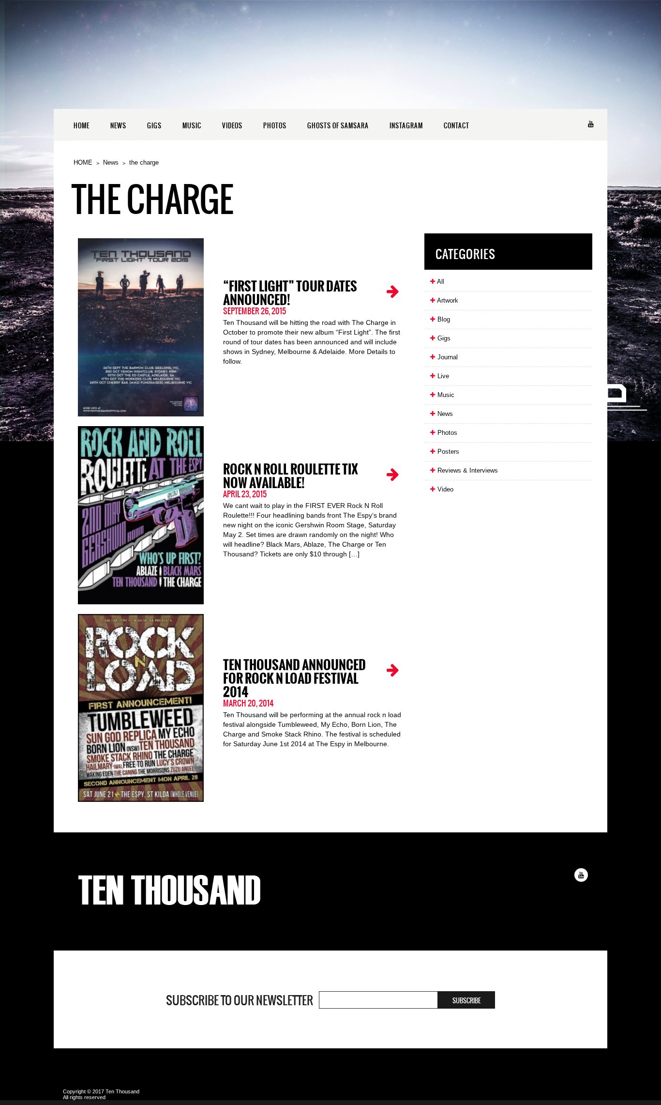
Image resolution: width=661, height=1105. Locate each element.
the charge (144, 162)
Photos (446, 432)
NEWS (118, 125)
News (111, 162)
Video (444, 489)
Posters (447, 451)
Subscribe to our (239, 1000)
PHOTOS (274, 125)
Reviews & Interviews (467, 470)
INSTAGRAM (406, 125)
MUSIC (191, 125)
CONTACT (456, 125)
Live (442, 376)
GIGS (154, 125)
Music (445, 395)
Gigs (443, 338)
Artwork (447, 300)
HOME (82, 125)
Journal (447, 357)
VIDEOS (232, 125)
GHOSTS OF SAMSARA (338, 125)
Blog (443, 319)
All (440, 281)
